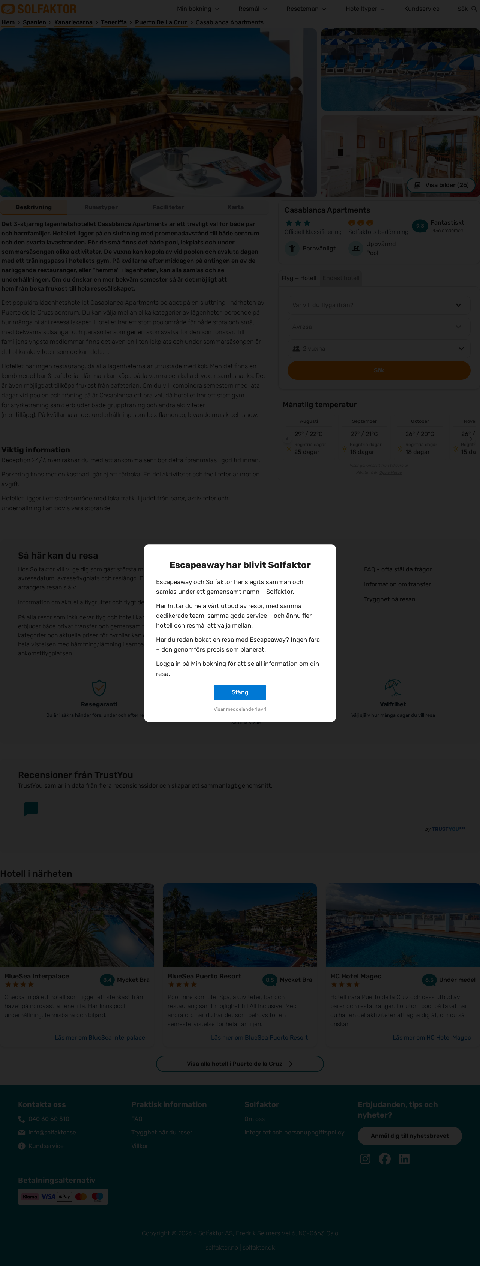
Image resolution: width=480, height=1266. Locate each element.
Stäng (240, 692)
